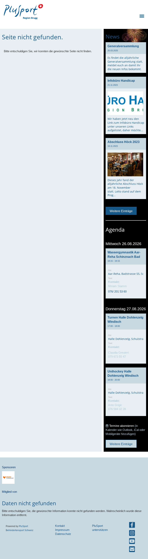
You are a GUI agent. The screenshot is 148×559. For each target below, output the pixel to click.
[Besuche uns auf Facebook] (132, 525)
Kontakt (60, 525)
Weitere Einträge (121, 211)
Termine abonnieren (121, 425)
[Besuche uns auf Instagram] (132, 533)
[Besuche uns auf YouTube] (132, 542)
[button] (126, 273)
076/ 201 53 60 (117, 291)
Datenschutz (63, 533)
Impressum (62, 529)
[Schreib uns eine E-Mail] (132, 550)
